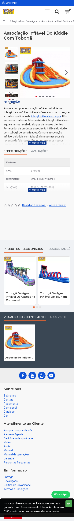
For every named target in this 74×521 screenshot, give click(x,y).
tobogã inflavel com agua (46, 116)
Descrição (12, 102)
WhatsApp (61, 494)
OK (68, 503)
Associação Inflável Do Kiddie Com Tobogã (19, 357)
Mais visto (58, 317)
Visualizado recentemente (25, 317)
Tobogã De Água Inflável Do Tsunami (54, 295)
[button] (23, 72)
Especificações (15, 151)
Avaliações (39, 151)
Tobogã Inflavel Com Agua (23, 21)
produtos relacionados (23, 249)
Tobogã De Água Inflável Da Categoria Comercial (20, 297)
